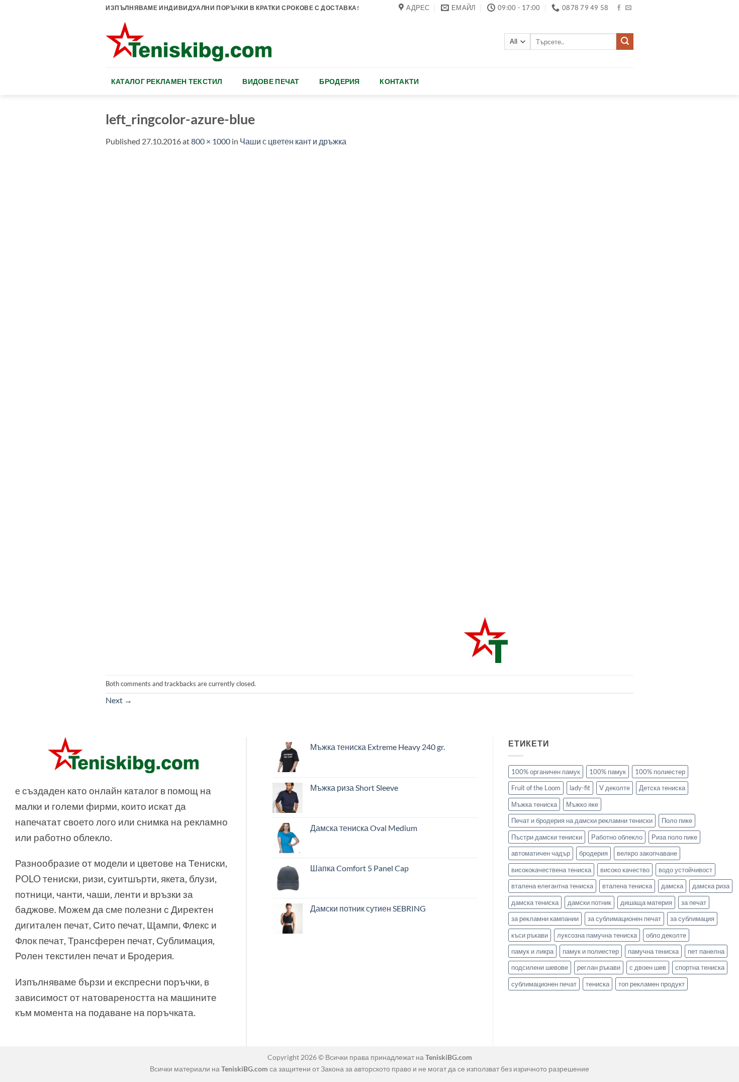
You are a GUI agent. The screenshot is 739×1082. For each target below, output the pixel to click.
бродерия (593, 853)
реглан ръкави (598, 967)
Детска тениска (662, 788)
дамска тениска (535, 902)
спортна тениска (699, 967)
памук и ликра (532, 951)
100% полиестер (660, 772)
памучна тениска (653, 951)
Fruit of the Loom (536, 788)
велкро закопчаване (647, 853)
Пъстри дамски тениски (546, 837)
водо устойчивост (685, 870)
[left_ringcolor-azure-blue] (307, 410)
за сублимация (692, 918)
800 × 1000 (210, 141)
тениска (597, 984)
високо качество (625, 870)
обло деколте (666, 935)
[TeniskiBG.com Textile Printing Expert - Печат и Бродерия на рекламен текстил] (188, 41)
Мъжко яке (582, 804)
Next (119, 700)
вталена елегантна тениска (552, 886)
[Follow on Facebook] (619, 8)
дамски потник (589, 902)
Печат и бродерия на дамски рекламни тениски (582, 820)
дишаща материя (646, 902)
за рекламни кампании (545, 918)
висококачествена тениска (551, 870)
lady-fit (580, 788)
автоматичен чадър (540, 853)
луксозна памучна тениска (597, 935)
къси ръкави (529, 935)
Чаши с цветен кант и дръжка (293, 141)
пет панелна (706, 951)
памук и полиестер (591, 951)
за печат (693, 902)
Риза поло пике (674, 837)
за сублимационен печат (624, 918)
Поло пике (677, 820)
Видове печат (270, 81)
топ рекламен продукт (651, 984)
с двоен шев (647, 967)
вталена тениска (627, 886)
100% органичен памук (545, 772)
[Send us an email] (628, 8)
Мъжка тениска (534, 804)
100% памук (607, 772)
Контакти (399, 81)
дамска (672, 886)
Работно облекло (616, 837)
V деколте (614, 788)
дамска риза (710, 886)
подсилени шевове (539, 967)
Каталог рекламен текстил (167, 81)
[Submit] (624, 41)
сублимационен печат (544, 984)
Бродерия (339, 81)
